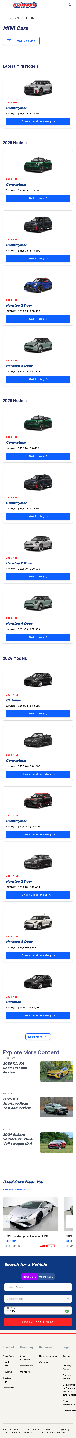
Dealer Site (26, 1365)
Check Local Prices (38, 1322)
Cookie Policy (67, 1377)
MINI (16, 18)
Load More (35, 1036)
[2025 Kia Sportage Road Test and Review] (56, 1107)
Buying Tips (7, 1379)
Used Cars (46, 1276)
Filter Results (24, 41)
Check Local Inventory (36, 121)
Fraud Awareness (69, 1402)
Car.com (44, 1362)
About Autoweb (25, 1357)
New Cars (29, 1276)
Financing (8, 1387)
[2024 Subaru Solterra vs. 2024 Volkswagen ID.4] (56, 1142)
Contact (25, 1371)
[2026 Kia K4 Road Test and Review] (56, 1071)
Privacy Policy (67, 1367)
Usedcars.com (48, 1356)
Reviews (8, 1371)
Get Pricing (36, 198)
